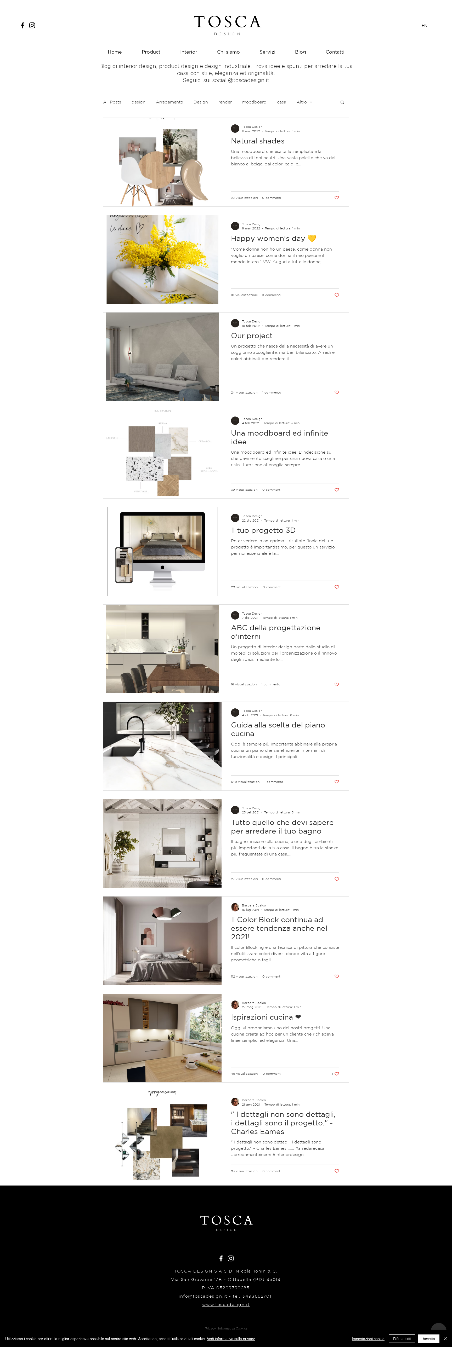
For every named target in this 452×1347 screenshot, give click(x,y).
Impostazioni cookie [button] (368, 1338)
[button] (322, 616)
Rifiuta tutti (402, 1338)
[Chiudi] (446, 1338)
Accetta (429, 1338)
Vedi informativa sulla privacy (231, 1338)
